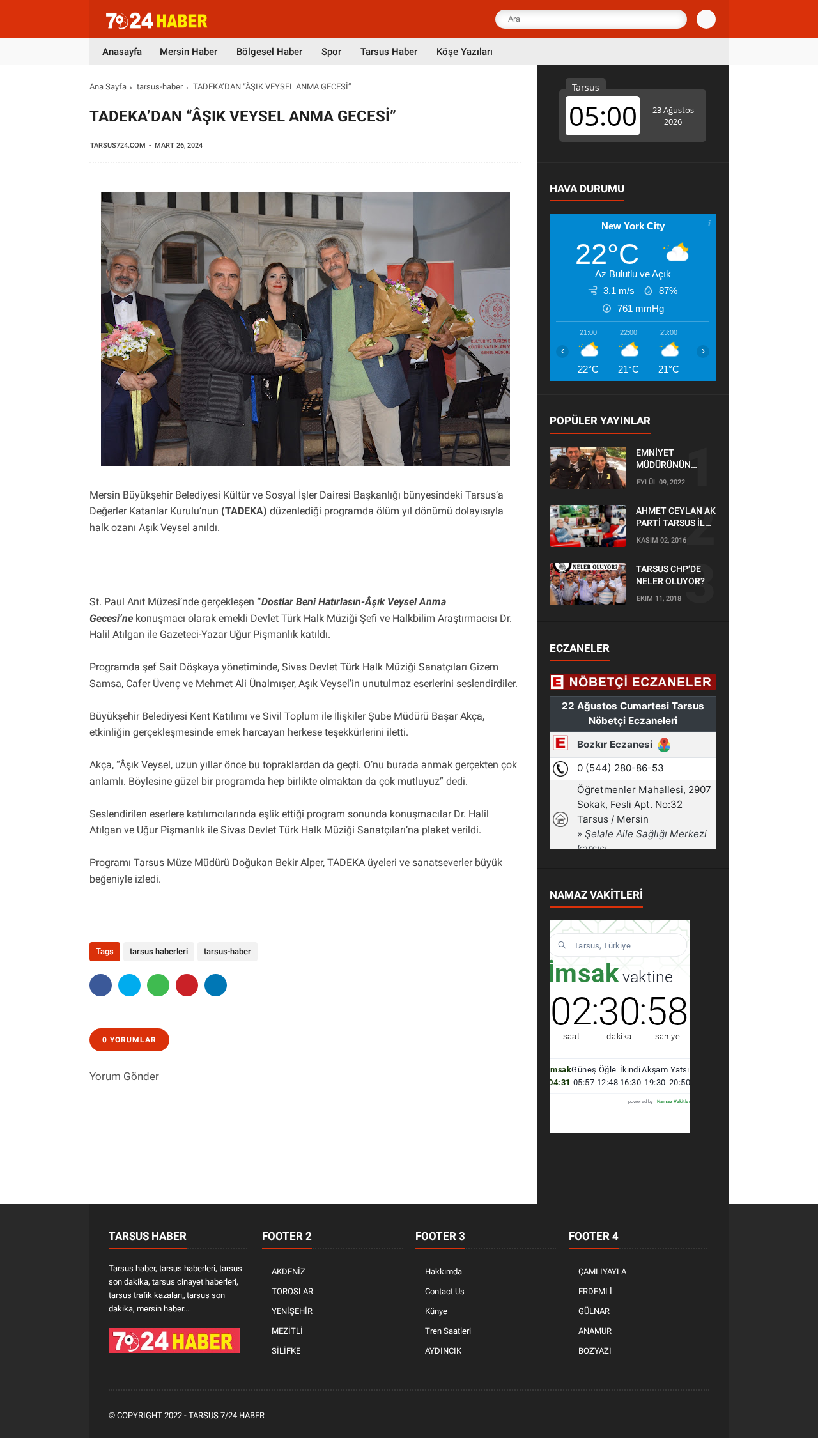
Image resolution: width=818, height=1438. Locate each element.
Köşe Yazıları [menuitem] (464, 52)
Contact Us (445, 1291)
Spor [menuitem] (331, 52)
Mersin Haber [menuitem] (188, 52)
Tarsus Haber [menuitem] (388, 52)
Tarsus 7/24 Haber (227, 1415)
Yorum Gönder (124, 1076)
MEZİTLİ (287, 1331)
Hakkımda (443, 1271)
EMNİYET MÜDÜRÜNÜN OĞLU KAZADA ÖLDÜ (665, 459)
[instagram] (668, 1416)
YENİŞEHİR (292, 1311)
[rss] (702, 1416)
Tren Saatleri (448, 1331)
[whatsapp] (158, 985)
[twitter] (129, 985)
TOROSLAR (292, 1291)
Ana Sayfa (108, 86)
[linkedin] (215, 985)
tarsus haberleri (159, 951)
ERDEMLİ (595, 1291)
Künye (436, 1311)
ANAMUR (595, 1331)
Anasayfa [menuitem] (122, 52)
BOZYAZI (595, 1351)
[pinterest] (187, 985)
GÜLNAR (594, 1311)
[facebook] (100, 985)
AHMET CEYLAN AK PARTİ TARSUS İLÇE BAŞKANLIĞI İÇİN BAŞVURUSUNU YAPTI (676, 518)
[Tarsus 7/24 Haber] (157, 26)
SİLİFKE (286, 1351)
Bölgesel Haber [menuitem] (269, 52)
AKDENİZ (288, 1271)
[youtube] (685, 1416)
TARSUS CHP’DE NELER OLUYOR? (670, 575)
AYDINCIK (443, 1351)
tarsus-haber (160, 86)
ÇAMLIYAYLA (602, 1271)
